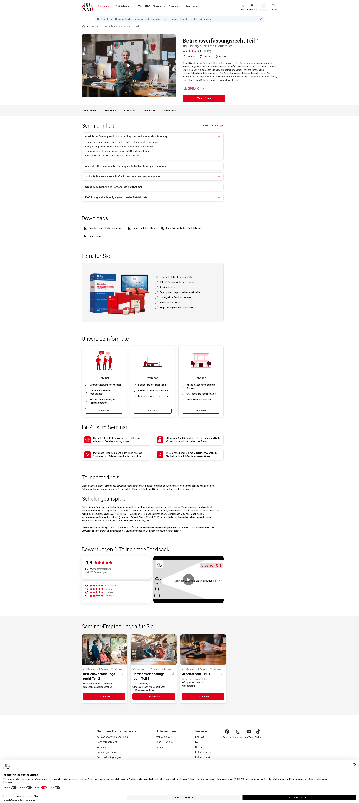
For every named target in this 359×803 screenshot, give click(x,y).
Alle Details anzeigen (212, 125)
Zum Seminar (104, 696)
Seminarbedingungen (109, 757)
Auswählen (104, 411)
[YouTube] (249, 731)
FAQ (197, 741)
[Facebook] (227, 731)
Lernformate (150, 110)
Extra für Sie (130, 110)
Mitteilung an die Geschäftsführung (183, 228)
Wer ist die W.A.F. (165, 736)
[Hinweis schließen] (260, 19)
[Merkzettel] (263, 7)
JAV (138, 6)
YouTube (249, 737)
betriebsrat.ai (202, 757)
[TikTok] (258, 731)
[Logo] (87, 6)
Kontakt (199, 736)
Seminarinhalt (90, 110)
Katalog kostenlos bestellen (112, 736)
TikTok (258, 737)
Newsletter (201, 747)
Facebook (227, 737)
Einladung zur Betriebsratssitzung (105, 228)
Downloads (110, 110)
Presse (160, 747)
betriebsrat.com (204, 752)
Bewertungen (170, 110)
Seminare (94, 26)
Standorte (159, 6)
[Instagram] (238, 731)
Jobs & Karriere (164, 741)
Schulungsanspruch (108, 752)
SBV (147, 6)
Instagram (238, 737)
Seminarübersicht (107, 741)
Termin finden (204, 98)
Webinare (102, 747)
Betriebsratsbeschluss (144, 228)
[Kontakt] (273, 5)
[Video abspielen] (129, 65)
